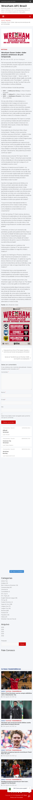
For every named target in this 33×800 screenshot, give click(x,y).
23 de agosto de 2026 (8, 755)
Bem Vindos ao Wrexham (8, 585)
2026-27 (3, 581)
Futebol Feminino (6, 602)
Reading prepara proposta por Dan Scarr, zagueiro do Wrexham (14, 782)
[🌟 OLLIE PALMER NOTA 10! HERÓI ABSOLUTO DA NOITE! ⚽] (16, 506)
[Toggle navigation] (3, 16)
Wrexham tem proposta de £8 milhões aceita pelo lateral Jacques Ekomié (16, 723)
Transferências (16, 691)
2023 (2, 633)
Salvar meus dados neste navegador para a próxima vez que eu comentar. (15, 416)
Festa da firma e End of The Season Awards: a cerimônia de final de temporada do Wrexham (16, 351)
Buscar (22, 644)
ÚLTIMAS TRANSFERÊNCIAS (11, 669)
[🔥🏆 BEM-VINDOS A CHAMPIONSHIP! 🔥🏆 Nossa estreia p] (16, 560)
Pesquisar (4, 640)
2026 (2, 627)
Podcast (3, 612)
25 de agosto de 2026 (8, 697)
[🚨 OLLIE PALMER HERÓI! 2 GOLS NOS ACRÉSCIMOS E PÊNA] (16, 524)
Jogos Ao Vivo (5, 604)
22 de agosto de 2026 (8, 785)
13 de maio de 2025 (7, 59)
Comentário (5, 372)
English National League (8, 598)
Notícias (4, 49)
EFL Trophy (4, 596)
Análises (3, 583)
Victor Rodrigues (20, 59)
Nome (3, 392)
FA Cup (3, 600)
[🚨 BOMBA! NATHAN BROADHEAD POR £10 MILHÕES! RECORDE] (16, 470)
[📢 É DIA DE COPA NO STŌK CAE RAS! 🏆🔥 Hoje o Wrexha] (16, 542)
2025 (2, 629)
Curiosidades (4, 591)
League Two (4, 608)
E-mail (3, 399)
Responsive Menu (30, 1)
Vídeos (3, 617)
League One (4, 606)
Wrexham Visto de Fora (7, 619)
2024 (2, 631)
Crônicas (3, 589)
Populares (4, 615)
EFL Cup (3, 593)
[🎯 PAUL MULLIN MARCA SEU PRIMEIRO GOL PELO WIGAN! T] (16, 488)
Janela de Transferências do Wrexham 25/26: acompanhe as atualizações (17, 357)
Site (2, 407)
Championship (5, 587)
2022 (2, 636)
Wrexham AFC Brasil (14, 5)
